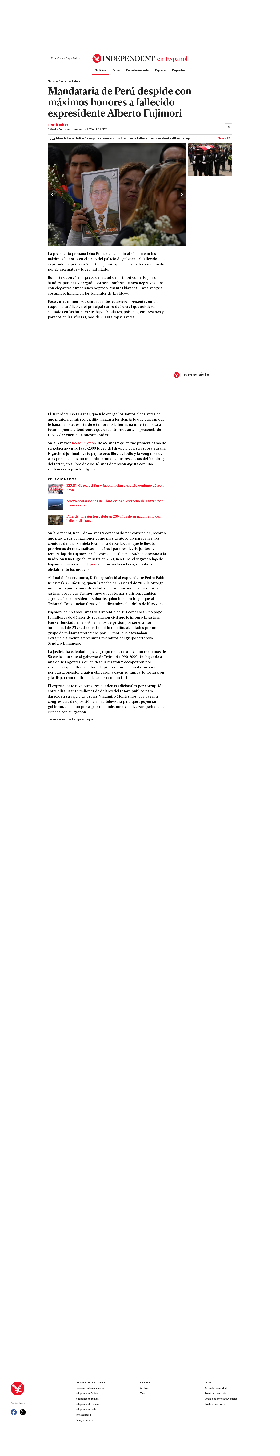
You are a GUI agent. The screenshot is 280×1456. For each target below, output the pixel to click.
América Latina (70, 81)
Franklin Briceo (58, 124)
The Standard (83, 1415)
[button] (65, 58)
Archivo (144, 1388)
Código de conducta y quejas (221, 1399)
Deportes (178, 70)
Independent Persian (87, 1404)
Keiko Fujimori (84, 443)
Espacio (160, 70)
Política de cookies (215, 1404)
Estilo (116, 70)
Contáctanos (18, 1403)
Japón (91, 564)
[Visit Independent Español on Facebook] (14, 1412)
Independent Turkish (87, 1399)
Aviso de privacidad (216, 1388)
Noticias (100, 70)
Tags (142, 1393)
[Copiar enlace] (228, 127)
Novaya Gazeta (84, 1420)
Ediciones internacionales (89, 1388)
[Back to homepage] (43, 1388)
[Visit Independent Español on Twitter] (23, 1412)
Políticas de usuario (215, 1393)
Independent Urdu (85, 1409)
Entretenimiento (137, 70)
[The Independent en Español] (140, 58)
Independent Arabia (86, 1393)
